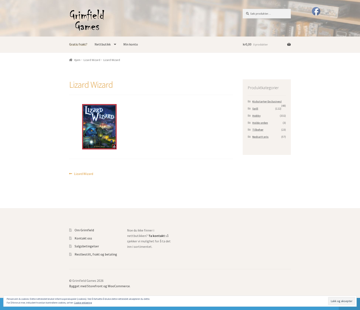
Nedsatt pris (260, 137)
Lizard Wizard (92, 60)
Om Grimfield (84, 230)
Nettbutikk (103, 44)
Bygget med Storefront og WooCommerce (99, 286)
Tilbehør (257, 130)
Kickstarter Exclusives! (267, 101)
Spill (255, 108)
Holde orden (260, 123)
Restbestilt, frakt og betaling (96, 254)
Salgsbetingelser (87, 246)
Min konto (130, 44)
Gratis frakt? (78, 44)
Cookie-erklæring (83, 302)
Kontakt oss (83, 238)
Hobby (256, 116)
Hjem (77, 60)
